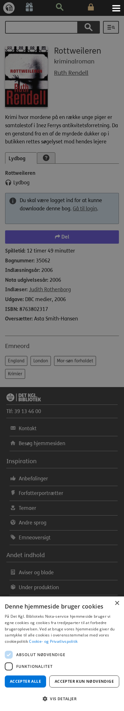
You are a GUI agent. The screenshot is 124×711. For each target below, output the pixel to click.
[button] (62, 699)
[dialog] (62, 653)
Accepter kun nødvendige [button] (84, 681)
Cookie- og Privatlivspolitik (53, 641)
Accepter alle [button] (25, 681)
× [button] (116, 603)
